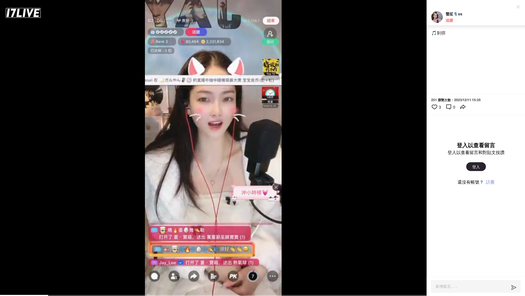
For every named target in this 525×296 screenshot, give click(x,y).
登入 (476, 166)
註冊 (490, 182)
